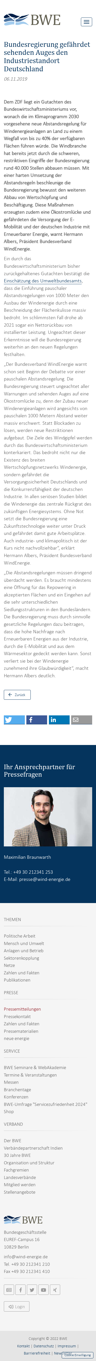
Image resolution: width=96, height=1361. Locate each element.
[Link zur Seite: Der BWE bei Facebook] (20, 1290)
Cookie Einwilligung (78, 1355)
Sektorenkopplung (21, 958)
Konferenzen (16, 1097)
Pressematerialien (21, 1031)
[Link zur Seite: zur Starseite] (32, 15)
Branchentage (17, 1090)
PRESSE (11, 992)
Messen (11, 1082)
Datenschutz (44, 1346)
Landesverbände (20, 1177)
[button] (14, 719)
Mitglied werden (20, 1184)
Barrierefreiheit (37, 1353)
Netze (9, 965)
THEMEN (12, 919)
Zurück (20, 694)
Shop (9, 1111)
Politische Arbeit (19, 936)
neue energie (16, 1038)
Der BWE (12, 1140)
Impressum (67, 1346)
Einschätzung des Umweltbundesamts (43, 281)
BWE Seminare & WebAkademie (35, 1067)
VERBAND (13, 1124)
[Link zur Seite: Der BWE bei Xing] (55, 1290)
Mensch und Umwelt (24, 943)
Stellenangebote (19, 1192)
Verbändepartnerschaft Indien (33, 1148)
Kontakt (23, 1346)
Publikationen (17, 980)
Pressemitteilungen (22, 1009)
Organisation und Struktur (29, 1163)
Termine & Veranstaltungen (30, 1075)
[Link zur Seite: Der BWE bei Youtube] (43, 1290)
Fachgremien (16, 1170)
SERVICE (12, 1051)
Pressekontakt (17, 1016)
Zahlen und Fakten (21, 973)
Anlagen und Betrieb (24, 950)
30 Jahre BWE (17, 1155)
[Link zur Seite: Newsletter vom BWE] (9, 1290)
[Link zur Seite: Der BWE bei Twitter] (32, 1290)
